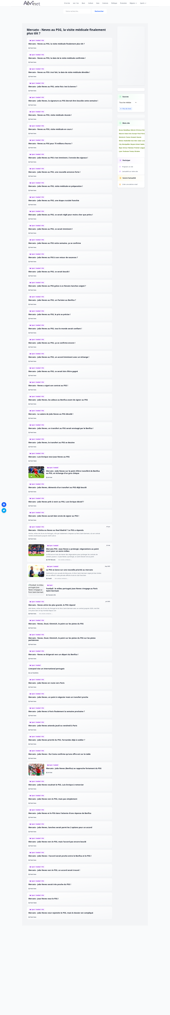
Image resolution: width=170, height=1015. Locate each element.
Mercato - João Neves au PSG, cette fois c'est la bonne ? (52, 86)
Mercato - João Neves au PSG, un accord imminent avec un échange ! (58, 357)
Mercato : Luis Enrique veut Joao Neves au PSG (49, 457)
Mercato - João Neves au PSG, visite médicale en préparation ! (55, 186)
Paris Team (33, 461)
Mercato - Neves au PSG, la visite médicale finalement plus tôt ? (56, 44)
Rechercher (99, 11)
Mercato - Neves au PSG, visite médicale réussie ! (50, 115)
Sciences (105, 3)
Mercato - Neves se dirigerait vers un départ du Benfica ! (53, 654)
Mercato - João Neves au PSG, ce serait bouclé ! (49, 271)
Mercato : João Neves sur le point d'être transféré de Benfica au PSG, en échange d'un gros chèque (73, 472)
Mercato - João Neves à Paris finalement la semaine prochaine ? (56, 711)
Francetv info (52, 595)
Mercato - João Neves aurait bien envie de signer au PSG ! (53, 516)
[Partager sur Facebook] (4, 504)
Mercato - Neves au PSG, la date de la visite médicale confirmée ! (56, 58)
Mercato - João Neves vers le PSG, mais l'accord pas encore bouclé (57, 841)
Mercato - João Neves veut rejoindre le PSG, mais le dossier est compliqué (60, 913)
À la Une (67, 3)
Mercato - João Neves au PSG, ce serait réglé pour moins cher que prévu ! (60, 214)
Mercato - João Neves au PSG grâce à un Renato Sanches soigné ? (57, 286)
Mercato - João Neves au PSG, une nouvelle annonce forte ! (54, 172)
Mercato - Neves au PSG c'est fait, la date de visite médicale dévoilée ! (59, 72)
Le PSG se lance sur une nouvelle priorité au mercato (69, 570)
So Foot (50, 477)
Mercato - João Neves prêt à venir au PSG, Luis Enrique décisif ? (56, 502)
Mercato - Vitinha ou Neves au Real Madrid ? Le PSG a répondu (56, 530)
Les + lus (76, 3)
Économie (123, 3)
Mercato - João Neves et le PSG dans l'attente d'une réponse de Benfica (59, 813)
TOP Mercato (51, 560)
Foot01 (50, 578)
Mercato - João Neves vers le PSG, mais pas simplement (52, 799)
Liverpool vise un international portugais (46, 668)
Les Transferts (34, 673)
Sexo (97, 3)
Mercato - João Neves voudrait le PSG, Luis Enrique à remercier (56, 785)
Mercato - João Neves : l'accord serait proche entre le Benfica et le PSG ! (59, 856)
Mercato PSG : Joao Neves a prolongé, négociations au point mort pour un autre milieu (72, 550)
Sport (50, 585)
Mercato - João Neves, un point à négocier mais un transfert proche (58, 697)
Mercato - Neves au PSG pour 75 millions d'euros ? (50, 143)
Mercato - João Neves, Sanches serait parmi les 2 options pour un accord (60, 827)
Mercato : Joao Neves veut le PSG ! (43, 898)
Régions (132, 3)
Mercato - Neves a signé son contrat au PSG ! (48, 385)
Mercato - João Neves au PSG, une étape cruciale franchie (53, 200)
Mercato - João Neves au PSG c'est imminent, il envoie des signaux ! (58, 157)
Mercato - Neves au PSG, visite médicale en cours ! (50, 129)
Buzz (83, 3)
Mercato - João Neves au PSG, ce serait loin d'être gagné (53, 371)
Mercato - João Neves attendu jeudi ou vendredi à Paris (52, 725)
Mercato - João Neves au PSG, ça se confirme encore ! (51, 343)
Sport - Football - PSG (38, 40)
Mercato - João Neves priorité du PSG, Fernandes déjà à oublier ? (56, 740)
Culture (90, 3)
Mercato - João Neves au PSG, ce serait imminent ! (50, 229)
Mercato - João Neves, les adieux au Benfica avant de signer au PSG (58, 400)
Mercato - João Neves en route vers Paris (46, 683)
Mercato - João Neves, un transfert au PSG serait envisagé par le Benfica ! (60, 428)
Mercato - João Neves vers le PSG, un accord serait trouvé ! (54, 870)
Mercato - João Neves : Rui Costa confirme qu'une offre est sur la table (59, 754)
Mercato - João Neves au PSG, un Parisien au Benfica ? (52, 300)
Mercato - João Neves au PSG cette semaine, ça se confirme (54, 243)
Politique (114, 3)
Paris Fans (33, 48)
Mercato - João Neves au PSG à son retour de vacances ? (53, 257)
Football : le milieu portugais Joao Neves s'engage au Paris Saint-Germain (71, 589)
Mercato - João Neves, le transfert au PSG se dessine (51, 442)
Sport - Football (53, 467)
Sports (142, 3)
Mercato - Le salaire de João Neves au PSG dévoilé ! (50, 414)
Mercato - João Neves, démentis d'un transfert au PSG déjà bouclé (57, 487)
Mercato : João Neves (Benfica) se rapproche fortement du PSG (73, 768)
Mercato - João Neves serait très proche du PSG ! (49, 884)
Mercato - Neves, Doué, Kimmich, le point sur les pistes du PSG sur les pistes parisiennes (62, 639)
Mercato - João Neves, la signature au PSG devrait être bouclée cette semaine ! (63, 101)
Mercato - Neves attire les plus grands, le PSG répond (51, 605)
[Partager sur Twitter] (4, 510)
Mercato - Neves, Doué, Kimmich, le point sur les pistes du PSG (56, 624)
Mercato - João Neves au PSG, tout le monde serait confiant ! (55, 328)
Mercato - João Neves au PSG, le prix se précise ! (49, 314)
